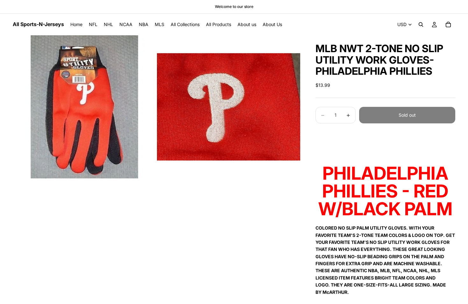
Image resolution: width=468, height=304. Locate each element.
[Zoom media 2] (228, 106)
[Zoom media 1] (84, 106)
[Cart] (448, 24)
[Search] (421, 24)
